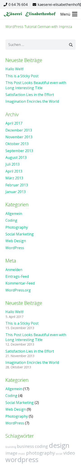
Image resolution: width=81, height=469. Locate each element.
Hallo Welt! (14, 68)
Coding (11, 220)
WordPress (14, 247)
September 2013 (19, 150)
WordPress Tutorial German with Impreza (38, 26)
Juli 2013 (12, 164)
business (25, 446)
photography (40, 453)
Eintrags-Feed (17, 276)
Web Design (15, 240)
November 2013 (18, 136)
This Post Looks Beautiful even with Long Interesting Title (35, 85)
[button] (68, 14)
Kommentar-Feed (20, 283)
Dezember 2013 (18, 130)
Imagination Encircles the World (32, 101)
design (59, 445)
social (59, 453)
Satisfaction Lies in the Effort (29, 94)
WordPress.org (18, 290)
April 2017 (13, 123)
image (11, 453)
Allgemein (13, 213)
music (21, 453)
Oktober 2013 (17, 143)
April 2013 (13, 171)
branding (10, 447)
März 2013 (14, 177)
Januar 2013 (15, 191)
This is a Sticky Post (21, 75)
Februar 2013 (16, 184)
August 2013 (16, 157)
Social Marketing (19, 234)
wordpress (21, 459)
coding (41, 446)
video (69, 453)
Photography (16, 227)
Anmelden (13, 269)
